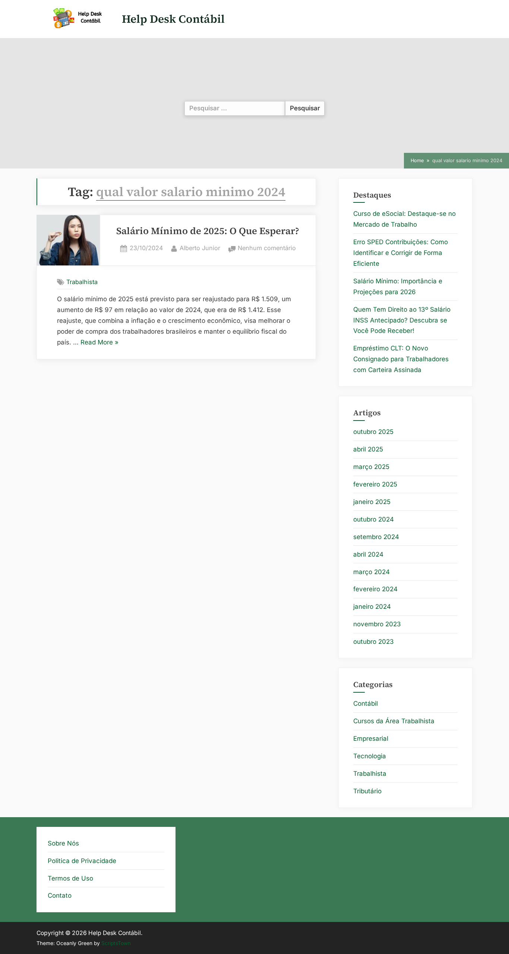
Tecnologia (369, 756)
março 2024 (371, 572)
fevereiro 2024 (375, 589)
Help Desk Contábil (173, 18)
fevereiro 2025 (375, 484)
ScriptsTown (116, 943)
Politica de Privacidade (82, 861)
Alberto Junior (200, 248)
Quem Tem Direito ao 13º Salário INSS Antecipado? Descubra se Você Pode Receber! (401, 320)
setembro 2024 (376, 537)
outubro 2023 (373, 641)
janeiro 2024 (372, 606)
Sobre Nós (63, 843)
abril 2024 (368, 554)
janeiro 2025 (372, 502)
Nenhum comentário (267, 249)
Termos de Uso (70, 878)
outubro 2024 (373, 519)
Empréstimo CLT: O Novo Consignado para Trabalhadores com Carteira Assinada (401, 359)
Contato (60, 895)
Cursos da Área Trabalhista (393, 721)
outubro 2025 (373, 431)
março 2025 (371, 466)
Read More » (99, 343)
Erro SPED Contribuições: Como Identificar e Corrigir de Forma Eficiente (400, 252)
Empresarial (370, 738)
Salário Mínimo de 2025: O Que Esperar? (207, 230)
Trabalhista (82, 282)
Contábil (365, 703)
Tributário (367, 791)
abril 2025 (368, 449)
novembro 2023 (377, 624)
